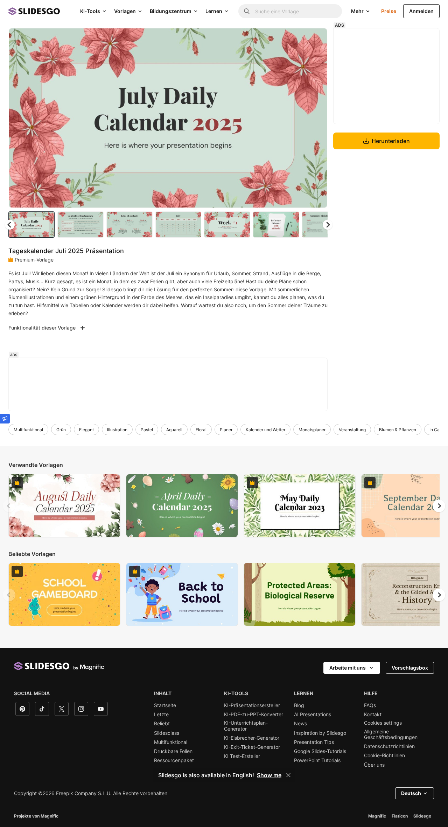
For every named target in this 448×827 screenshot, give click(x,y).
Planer (226, 429)
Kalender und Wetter (265, 429)
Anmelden (421, 11)
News (300, 723)
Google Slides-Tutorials (320, 751)
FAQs (370, 705)
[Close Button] (288, 775)
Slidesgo (422, 816)
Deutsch (411, 793)
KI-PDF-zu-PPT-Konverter (253, 714)
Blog (299, 705)
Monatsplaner (312, 429)
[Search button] (246, 11)
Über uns (374, 765)
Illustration (117, 429)
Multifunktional (28, 429)
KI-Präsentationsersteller (252, 705)
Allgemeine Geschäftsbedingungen (391, 734)
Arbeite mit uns (347, 668)
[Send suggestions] (5, 418)
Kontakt (373, 714)
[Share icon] (315, 39)
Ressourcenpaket (174, 760)
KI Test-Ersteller (242, 756)
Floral (201, 429)
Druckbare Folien (173, 751)
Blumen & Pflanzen (397, 429)
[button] (328, 225)
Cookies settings (383, 723)
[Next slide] (316, 118)
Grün (61, 429)
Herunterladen (391, 140)
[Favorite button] (297, 39)
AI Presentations (312, 714)
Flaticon (400, 816)
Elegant (86, 429)
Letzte (161, 714)
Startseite (165, 705)
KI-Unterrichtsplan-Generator (246, 725)
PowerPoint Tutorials (317, 760)
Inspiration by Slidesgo (320, 733)
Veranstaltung (352, 429)
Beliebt (162, 723)
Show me (269, 775)
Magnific (377, 816)
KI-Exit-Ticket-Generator (252, 747)
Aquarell (174, 429)
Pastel (147, 429)
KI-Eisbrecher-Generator (251, 738)
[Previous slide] (9, 506)
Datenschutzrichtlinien (389, 746)
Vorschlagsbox (410, 668)
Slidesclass (166, 733)
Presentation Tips (314, 742)
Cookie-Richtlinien (384, 755)
